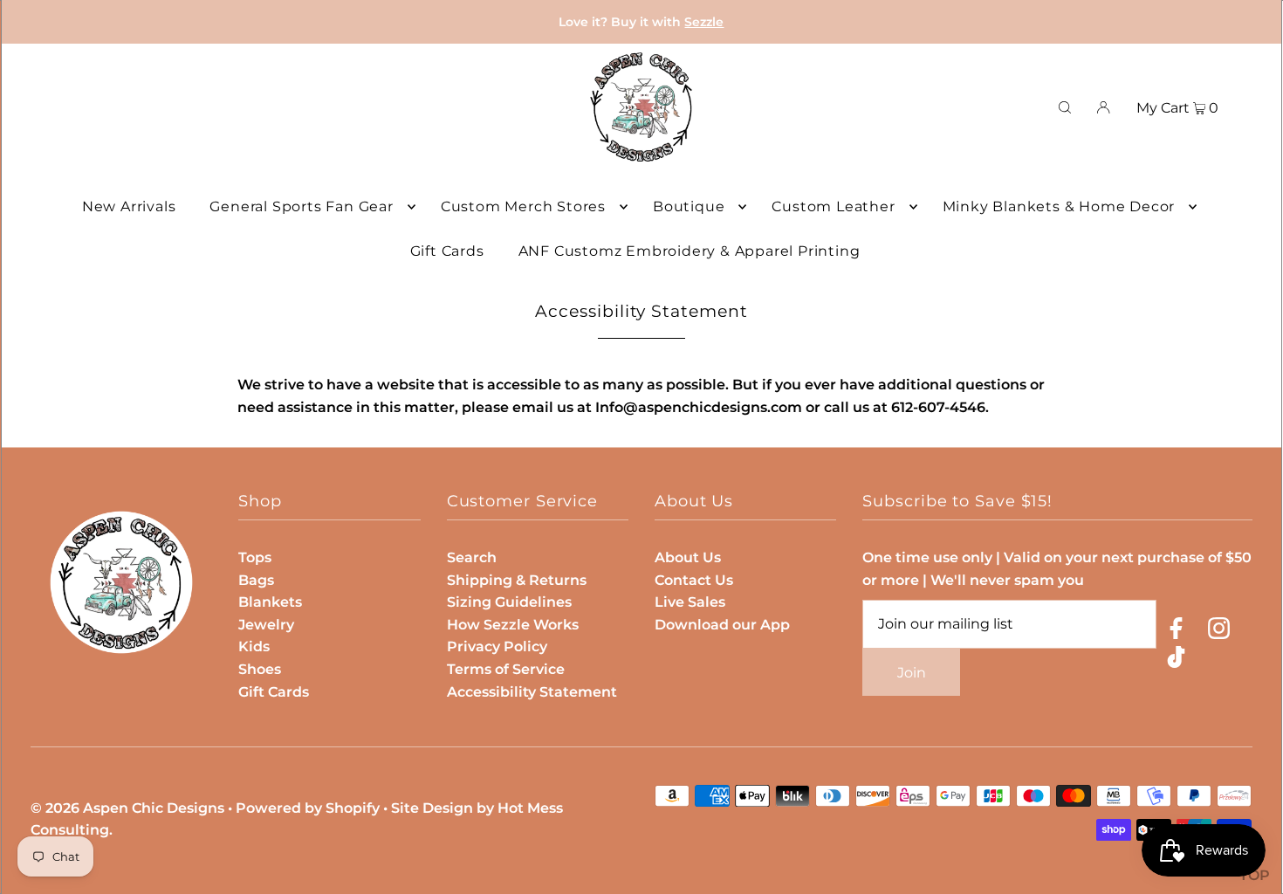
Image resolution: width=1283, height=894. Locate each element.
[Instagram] (1219, 631)
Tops (254, 557)
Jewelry (266, 624)
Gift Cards (273, 692)
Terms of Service (506, 669)
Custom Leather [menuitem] (833, 206)
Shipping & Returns (517, 580)
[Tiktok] (1176, 660)
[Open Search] (1064, 107)
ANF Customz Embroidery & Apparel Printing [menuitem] (689, 251)
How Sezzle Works (513, 624)
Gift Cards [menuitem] (447, 251)
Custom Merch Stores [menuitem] (523, 206)
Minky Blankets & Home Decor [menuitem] (1059, 206)
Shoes (259, 669)
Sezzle (704, 22)
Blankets (270, 602)
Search (472, 557)
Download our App (722, 624)
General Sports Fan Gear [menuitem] (301, 206)
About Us (688, 557)
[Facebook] (1176, 631)
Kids (254, 646)
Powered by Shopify (308, 808)
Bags (256, 580)
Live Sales (690, 602)
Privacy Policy (497, 646)
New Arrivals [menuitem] (129, 206)
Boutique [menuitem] (688, 206)
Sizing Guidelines (509, 602)
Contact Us (694, 580)
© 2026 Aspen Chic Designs (127, 808)
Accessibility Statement (532, 692)
